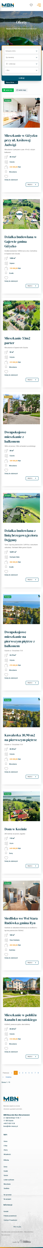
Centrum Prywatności (10, 1220)
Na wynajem (7, 1199)
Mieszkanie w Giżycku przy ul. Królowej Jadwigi (20, 140)
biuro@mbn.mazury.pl (11, 1126)
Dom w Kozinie (15, 829)
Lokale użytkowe (9, 1180)
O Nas (5, 1146)
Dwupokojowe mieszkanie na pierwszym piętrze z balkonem (19, 639)
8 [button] (38, 1073)
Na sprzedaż (8, 1195)
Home (5, 1141)
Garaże (6, 1175)
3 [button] (22, 1073)
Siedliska (6, 1188)
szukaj (21, 78)
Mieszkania (7, 1184)
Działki (6, 1171)
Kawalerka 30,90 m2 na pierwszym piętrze (20, 737)
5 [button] (28, 1073)
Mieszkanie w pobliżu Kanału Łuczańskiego (20, 1017)
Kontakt (6, 1211)
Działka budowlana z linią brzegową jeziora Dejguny (21, 535)
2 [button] (19, 1073)
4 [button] (25, 1073)
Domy (5, 1167)
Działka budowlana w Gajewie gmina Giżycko (20, 241)
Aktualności (7, 1154)
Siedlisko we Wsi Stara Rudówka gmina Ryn (21, 920)
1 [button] (15, 1073)
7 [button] (35, 1073)
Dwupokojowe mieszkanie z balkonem (15, 437)
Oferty (6, 1150)
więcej (30, 184)
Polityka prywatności (10, 1216)
